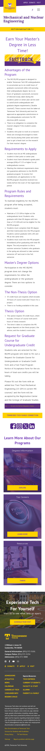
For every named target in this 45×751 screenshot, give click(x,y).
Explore (22, 488)
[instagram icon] (6, 662)
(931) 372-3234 (17, 654)
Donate (32, 2)
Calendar (9, 686)
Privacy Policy (9, 734)
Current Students (31, 683)
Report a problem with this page (24, 739)
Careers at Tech (12, 690)
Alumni (26, 690)
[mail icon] (18, 662)
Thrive (22, 581)
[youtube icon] (13, 662)
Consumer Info (11, 693)
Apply (25, 2)
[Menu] (38, 9)
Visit (39, 2)
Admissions (10, 676)
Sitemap (7, 739)
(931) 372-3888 (16, 657)
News (7, 683)
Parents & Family (31, 693)
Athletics (9, 679)
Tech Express (29, 679)
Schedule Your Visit (22, 622)
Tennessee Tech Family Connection (22, 415)
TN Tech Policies (22, 734)
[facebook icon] (9, 662)
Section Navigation (21, 29)
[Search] (32, 10)
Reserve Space (11, 697)
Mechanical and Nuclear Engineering (23, 19)
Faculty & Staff (30, 686)
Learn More (22, 534)
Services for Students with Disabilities (17, 731)
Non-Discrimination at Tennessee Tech (17, 728)
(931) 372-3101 (20, 651)
